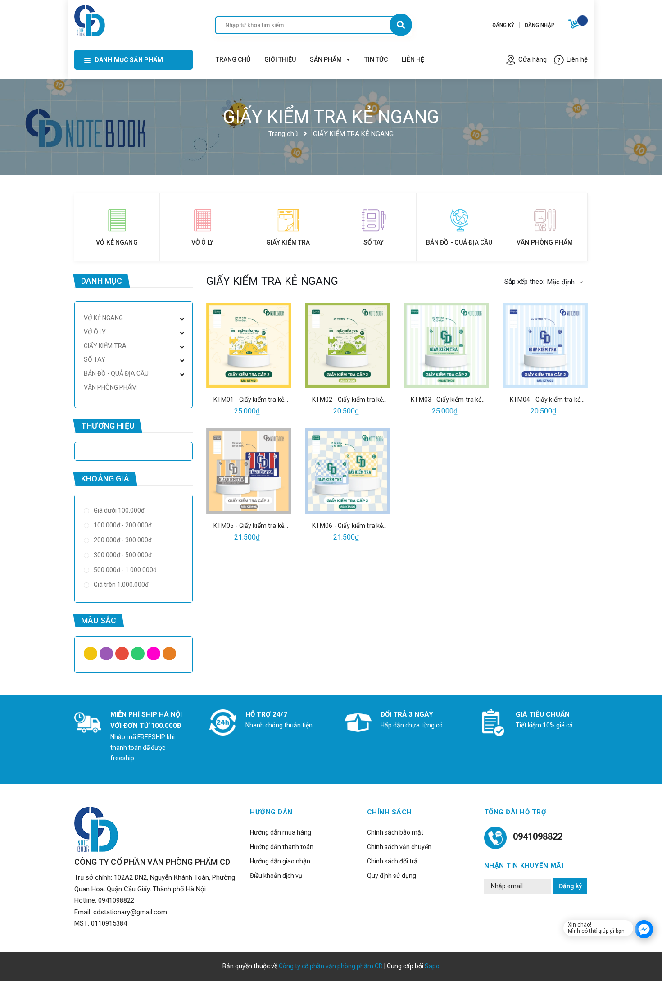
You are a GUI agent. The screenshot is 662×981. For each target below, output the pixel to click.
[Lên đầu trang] (550, 959)
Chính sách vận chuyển (399, 846)
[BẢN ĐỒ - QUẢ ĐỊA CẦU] (459, 220)
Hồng (155, 656)
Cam (170, 656)
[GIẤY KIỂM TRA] (288, 220)
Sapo (432, 966)
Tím (107, 656)
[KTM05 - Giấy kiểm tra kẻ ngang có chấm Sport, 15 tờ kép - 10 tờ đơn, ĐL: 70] (248, 470)
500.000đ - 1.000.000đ (124, 569)
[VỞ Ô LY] (202, 220)
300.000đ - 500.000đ (122, 555)
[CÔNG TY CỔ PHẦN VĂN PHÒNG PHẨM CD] (89, 19)
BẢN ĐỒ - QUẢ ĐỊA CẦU (459, 242)
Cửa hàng (532, 59)
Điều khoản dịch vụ (276, 875)
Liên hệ (577, 59)
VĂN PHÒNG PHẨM (545, 242)
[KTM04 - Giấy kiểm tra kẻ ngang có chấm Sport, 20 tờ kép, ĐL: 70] (545, 345)
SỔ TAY (373, 242)
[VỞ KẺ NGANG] (117, 220)
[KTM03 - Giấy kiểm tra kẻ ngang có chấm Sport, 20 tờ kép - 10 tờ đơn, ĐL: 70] (446, 345)
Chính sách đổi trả (392, 861)
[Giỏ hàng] (574, 26)
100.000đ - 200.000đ (122, 525)
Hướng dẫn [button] (271, 812)
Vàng (92, 656)
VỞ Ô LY (202, 242)
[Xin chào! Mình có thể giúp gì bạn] (644, 929)
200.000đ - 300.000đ (122, 540)
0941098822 (116, 900)
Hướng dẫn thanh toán (281, 846)
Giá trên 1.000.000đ (120, 584)
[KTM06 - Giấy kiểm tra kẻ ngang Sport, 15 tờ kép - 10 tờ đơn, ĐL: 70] (347, 470)
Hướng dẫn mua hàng (280, 832)
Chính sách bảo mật (395, 832)
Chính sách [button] (389, 812)
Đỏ (123, 656)
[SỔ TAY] (373, 220)
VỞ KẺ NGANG (117, 242)
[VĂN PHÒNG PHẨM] (544, 220)
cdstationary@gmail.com (130, 912)
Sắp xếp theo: (524, 281)
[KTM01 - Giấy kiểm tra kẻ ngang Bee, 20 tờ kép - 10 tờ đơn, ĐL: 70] (248, 345)
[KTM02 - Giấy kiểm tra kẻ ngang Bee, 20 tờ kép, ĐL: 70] (347, 345)
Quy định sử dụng (391, 875)
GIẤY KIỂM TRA (288, 242)
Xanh (139, 656)
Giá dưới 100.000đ (118, 510)
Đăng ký (570, 886)
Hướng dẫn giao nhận (280, 861)
